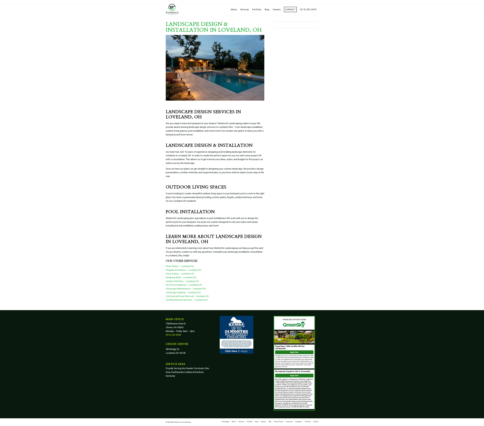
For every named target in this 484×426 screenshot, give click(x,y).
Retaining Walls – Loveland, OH (181, 277)
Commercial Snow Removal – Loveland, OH (187, 296)
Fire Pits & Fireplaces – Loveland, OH (184, 285)
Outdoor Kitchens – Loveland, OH (182, 281)
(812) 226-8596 (173, 334)
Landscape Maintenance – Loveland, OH (186, 288)
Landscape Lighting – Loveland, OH (183, 292)
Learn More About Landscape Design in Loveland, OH (214, 239)
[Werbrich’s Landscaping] (172, 9)
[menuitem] (233, 9)
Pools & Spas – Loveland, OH (180, 273)
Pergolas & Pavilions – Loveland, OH (183, 270)
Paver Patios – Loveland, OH (180, 266)
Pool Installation (190, 212)
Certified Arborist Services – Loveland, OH (187, 300)
